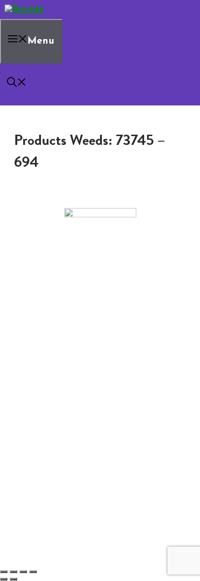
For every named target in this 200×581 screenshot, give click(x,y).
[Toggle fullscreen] (13, 571)
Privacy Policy (45, 358)
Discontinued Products (60, 351)
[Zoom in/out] (3, 571)
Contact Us (41, 336)
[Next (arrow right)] (13, 579)
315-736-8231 (100, 307)
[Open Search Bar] (16, 84)
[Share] (23, 571)
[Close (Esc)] (33, 571)
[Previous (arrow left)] (3, 579)
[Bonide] (24, 9)
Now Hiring (60, 343)
